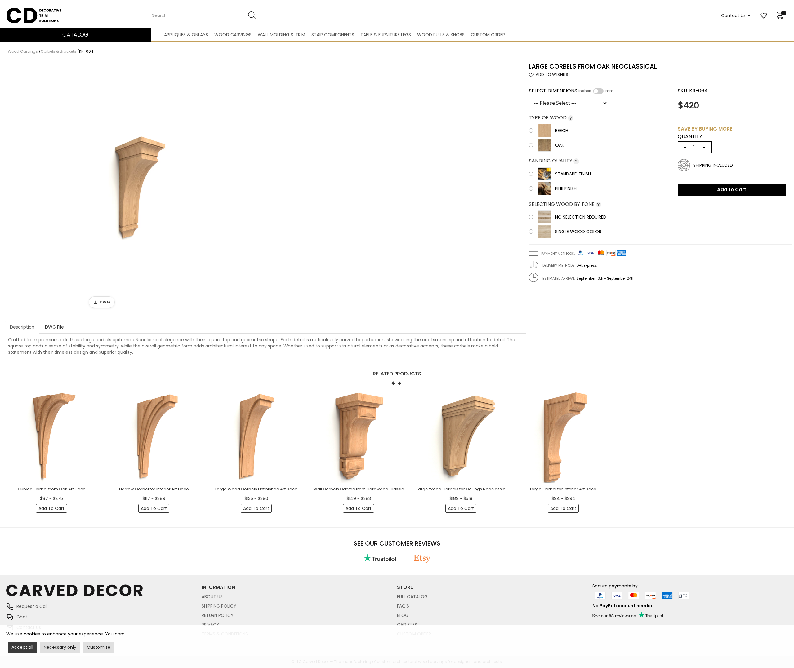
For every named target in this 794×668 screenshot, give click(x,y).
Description (22, 327)
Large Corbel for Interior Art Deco (563, 489)
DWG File (54, 327)
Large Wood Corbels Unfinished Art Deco (256, 489)
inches (584, 91)
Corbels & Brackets (58, 51)
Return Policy (218, 615)
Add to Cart (731, 189)
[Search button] (252, 15)
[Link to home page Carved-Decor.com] (104, 593)
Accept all (22, 647)
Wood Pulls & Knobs (441, 35)
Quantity (690, 137)
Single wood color (578, 231)
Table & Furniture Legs (385, 35)
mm (609, 91)
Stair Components (332, 35)
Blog (402, 615)
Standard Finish (573, 174)
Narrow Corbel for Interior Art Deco (154, 489)
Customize (98, 647)
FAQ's (403, 606)
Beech (561, 130)
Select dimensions (571, 91)
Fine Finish (566, 188)
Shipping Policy (219, 606)
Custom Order (488, 35)
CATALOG (75, 34)
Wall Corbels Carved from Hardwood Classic (358, 489)
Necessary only (60, 647)
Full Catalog (412, 597)
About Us (212, 597)
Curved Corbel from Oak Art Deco (52, 489)
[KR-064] (138, 187)
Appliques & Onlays (186, 35)
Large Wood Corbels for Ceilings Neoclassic (461, 489)
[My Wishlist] (763, 15)
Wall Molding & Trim (281, 35)
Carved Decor (22, 11)
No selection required (580, 217)
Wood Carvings (233, 35)
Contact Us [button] (733, 15)
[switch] (598, 91)
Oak (559, 145)
